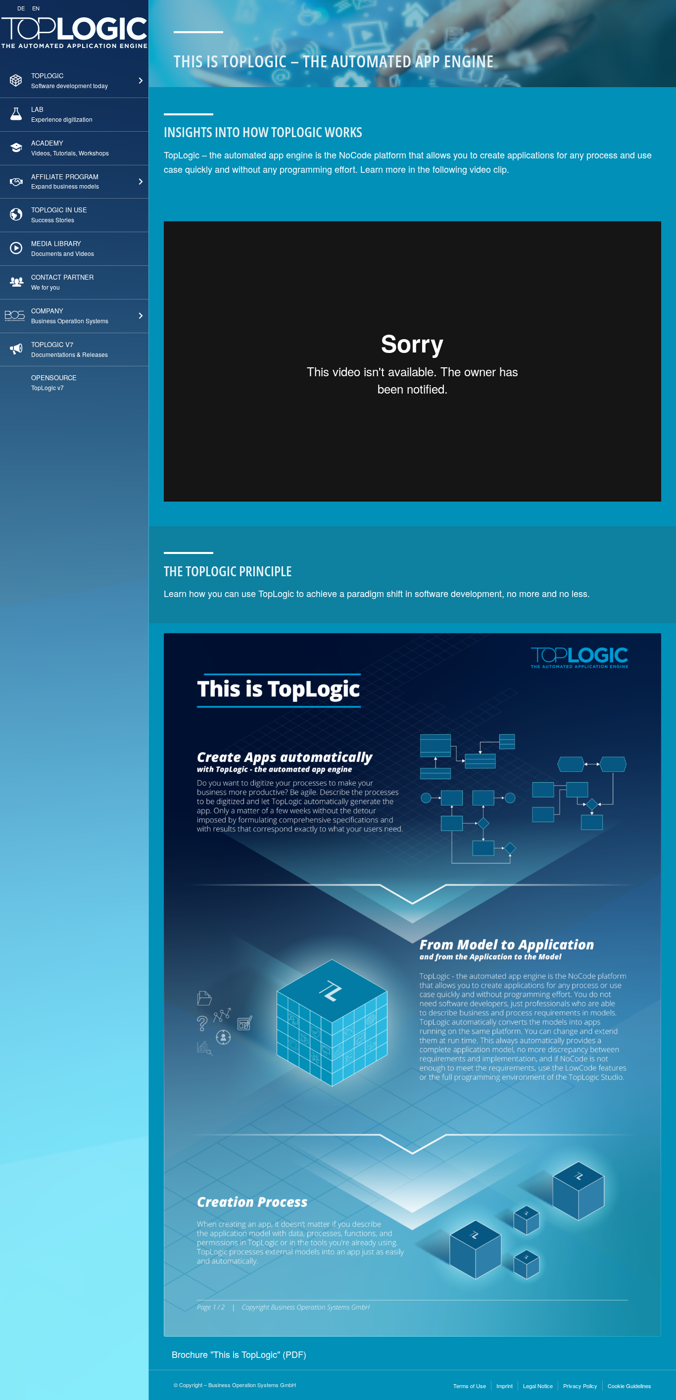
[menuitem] (74, 81)
